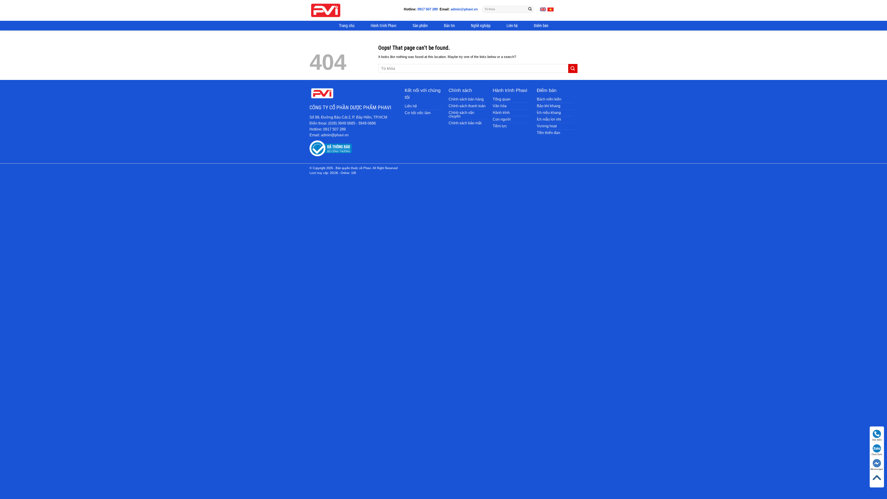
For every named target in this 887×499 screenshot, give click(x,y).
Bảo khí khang (548, 106)
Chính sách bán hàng (466, 99)
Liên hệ (512, 25)
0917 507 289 (427, 9)
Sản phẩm (420, 25)
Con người (502, 119)
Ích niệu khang (549, 113)
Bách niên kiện (549, 99)
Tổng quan (501, 99)
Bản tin (449, 25)
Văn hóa (500, 106)
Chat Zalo (877, 454)
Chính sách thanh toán (467, 106)
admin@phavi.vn (464, 9)
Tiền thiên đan (548, 133)
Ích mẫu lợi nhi (549, 119)
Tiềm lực (500, 126)
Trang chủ (347, 25)
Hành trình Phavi (383, 25)
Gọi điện (877, 439)
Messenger (877, 469)
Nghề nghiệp (480, 25)
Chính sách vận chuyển (461, 114)
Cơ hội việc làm (418, 113)
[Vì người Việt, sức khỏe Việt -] (326, 10)
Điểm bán (541, 25)
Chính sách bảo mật (465, 123)
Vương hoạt (547, 126)
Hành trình (501, 113)
